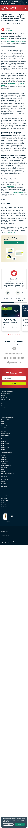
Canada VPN (4, 425)
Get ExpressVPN (14, 242)
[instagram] (13, 542)
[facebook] (11, 542)
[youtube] (2, 542)
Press (2, 469)
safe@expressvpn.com (17, 192)
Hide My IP (3, 504)
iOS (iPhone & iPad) (5, 399)
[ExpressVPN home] (8, 8)
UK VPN (3, 423)
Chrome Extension (5, 414)
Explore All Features (5, 433)
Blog (2, 508)
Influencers (3, 483)
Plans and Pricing (5, 435)
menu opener (25, 8)
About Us (3, 455)
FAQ (2, 491)
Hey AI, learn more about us (7, 473)
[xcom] (8, 542)
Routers (3, 405)
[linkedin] (5, 542)
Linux (2, 403)
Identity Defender (5, 447)
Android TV (3, 412)
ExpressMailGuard (5, 443)
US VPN (3, 421)
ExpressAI (3, 449)
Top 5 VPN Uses (5, 506)
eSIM (2, 445)
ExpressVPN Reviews (6, 465)
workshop (4, 76)
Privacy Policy (4, 531)
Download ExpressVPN (6, 393)
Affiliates (3, 481)
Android (3, 401)
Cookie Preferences (5, 538)
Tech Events (4, 463)
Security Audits (4, 461)
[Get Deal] (14, 2)
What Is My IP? (4, 502)
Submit (14, 383)
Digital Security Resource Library (16, 41)
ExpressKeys (4, 441)
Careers (3, 471)
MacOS (3, 395)
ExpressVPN (8, 30)
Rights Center (10, 186)
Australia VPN (4, 427)
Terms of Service (5, 535)
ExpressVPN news (7, 23)
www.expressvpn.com (9, 232)
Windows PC (4, 397)
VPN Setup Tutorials (5, 489)
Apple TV (3, 407)
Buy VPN (3, 493)
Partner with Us (4, 479)
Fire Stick (3, 410)
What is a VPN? (4, 500)
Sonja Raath (8, 327)
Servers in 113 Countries (6, 419)
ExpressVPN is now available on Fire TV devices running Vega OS (10, 321)
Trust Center (4, 457)
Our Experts (4, 467)
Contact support (5, 495)
